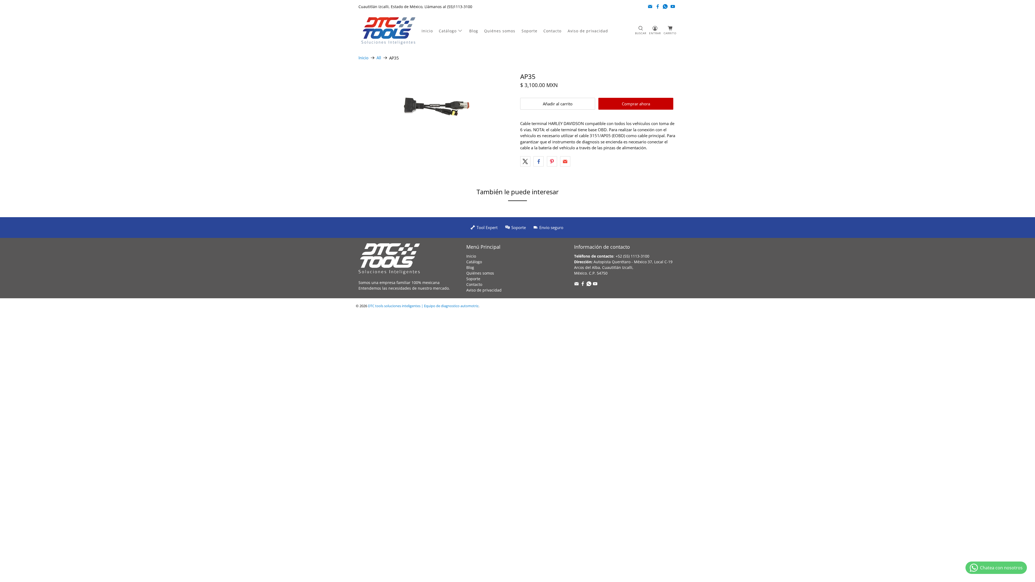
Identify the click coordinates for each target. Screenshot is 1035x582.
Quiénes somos (499, 30)
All (379, 58)
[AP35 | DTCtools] (436, 107)
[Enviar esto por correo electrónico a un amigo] (565, 161)
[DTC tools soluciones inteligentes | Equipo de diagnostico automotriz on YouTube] (672, 6)
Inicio (427, 30)
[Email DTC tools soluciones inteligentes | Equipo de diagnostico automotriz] (650, 6)
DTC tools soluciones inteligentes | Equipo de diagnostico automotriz (423, 306)
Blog (473, 30)
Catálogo (448, 30)
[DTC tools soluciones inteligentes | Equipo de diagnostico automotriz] (388, 30)
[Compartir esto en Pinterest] (552, 161)
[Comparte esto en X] (525, 161)
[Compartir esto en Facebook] (538, 161)
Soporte (529, 30)
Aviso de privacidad (588, 30)
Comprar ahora (636, 103)
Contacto (552, 30)
